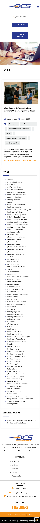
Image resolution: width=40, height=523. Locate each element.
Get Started (20, 25)
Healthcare (11, 329)
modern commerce (14, 366)
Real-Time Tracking (14, 379)
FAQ (9, 515)
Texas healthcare (13, 272)
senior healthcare (14, 391)
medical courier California (17, 219)
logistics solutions (14, 346)
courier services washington (17, 294)
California (11, 185)
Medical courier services (16, 356)
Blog (30, 515)
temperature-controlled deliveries (20, 399)
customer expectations (16, 304)
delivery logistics (13, 312)
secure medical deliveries (16, 267)
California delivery (14, 187)
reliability (10, 257)
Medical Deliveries (14, 359)
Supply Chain (12, 394)
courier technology (14, 197)
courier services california (17, 194)
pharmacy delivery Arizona (17, 247)
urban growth (12, 404)
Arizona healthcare (14, 182)
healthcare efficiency (15, 212)
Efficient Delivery (13, 324)
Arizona (10, 180)
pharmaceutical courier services (19, 374)
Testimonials (20, 515)
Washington (12, 274)
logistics (10, 344)
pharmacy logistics (14, 252)
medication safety (14, 232)
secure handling (13, 264)
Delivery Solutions (13, 199)
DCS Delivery (12, 309)
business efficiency (14, 282)
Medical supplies (13, 364)
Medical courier (13, 349)
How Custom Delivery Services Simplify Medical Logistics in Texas (19, 109)
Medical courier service (16, 354)
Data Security (12, 307)
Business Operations (15, 289)
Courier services (13, 292)
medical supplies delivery (16, 227)
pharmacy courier (14, 239)
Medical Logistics (12, 143)
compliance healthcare (16, 192)
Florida (9, 202)
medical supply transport (19, 129)
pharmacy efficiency (15, 249)
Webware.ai (33, 521)
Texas (8, 133)
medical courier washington (17, 224)
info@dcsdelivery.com (21, 493)
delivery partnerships (15, 314)
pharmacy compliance (16, 237)
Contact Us (20, 484)
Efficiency (11, 321)
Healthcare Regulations (16, 339)
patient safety (12, 234)
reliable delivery (13, 381)
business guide (13, 284)
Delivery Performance (15, 316)
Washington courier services (18, 277)
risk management (13, 259)
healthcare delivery (14, 331)
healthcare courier (28, 124)
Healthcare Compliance (16, 204)
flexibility (10, 326)
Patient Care (12, 369)
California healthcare (15, 190)
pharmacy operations (15, 254)
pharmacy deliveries (15, 242)
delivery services (13, 319)
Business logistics (13, 287)
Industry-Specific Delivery (16, 217)
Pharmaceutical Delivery (16, 376)
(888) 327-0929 (21, 17)
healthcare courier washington (19, 209)
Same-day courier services (17, 384)
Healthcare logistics (14, 334)
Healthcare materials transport (18, 336)
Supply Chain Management (17, 396)
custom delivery (13, 299)
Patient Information (14, 371)
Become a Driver (20, 35)
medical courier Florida (15, 351)
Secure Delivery (13, 262)
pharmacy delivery (14, 244)
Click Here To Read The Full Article (20, 160)
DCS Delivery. (13, 521)
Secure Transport (13, 389)
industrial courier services (16, 341)
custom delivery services (16, 138)
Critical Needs (12, 297)
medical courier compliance (18, 222)
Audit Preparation (13, 279)
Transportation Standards (17, 401)
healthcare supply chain (16, 214)
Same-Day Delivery (14, 386)
